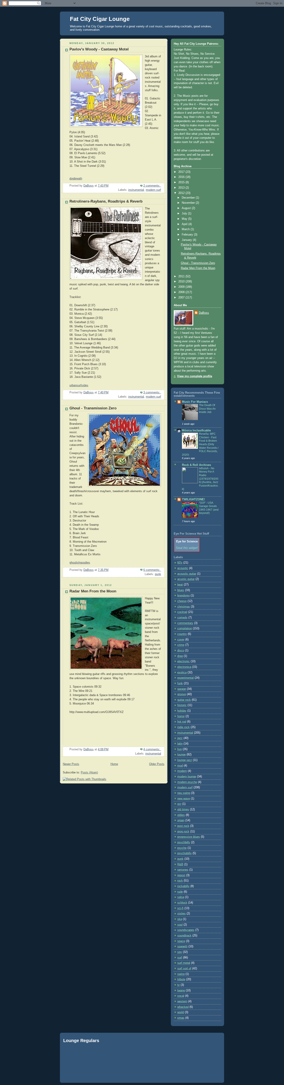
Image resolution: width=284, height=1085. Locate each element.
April (185, 224)
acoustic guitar (186, 573)
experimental (185, 677)
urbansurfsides (78, 385)
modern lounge (186, 776)
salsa (180, 897)
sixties (181, 913)
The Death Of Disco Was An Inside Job (207, 409)
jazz (180, 738)
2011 (181, 276)
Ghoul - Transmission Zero (92, 408)
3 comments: (152, 392)
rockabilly (183, 886)
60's (179, 562)
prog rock (183, 831)
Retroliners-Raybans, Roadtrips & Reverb (105, 201)
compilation (184, 628)
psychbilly (183, 842)
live (179, 749)
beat (180, 584)
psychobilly (184, 853)
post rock (183, 825)
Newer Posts (71, 764)
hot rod (181, 721)
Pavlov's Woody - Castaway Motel (99, 49)
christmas (183, 606)
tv (178, 984)
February (188, 234)
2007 (181, 297)
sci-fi (180, 908)
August (187, 208)
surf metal (183, 962)
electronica (184, 666)
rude (180, 891)
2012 (181, 193)
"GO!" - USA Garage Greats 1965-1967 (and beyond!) (209, 508)
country (182, 634)
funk (180, 683)
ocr (179, 803)
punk (158, 574)
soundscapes (185, 930)
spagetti (182, 946)
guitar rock (184, 699)
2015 (181, 182)
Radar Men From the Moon (92, 591)
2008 (181, 292)
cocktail (182, 612)
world (180, 1012)
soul (180, 924)
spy (179, 952)
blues (180, 590)
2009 (181, 286)
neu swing (183, 793)
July (185, 213)
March (186, 229)
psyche (182, 847)
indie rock (183, 727)
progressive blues (188, 836)
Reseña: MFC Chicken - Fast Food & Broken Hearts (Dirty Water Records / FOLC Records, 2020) (200, 444)
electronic (183, 661)
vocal (180, 995)
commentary (185, 623)
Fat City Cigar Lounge (100, 19)
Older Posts (156, 764)
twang (181, 990)
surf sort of (184, 968)
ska (179, 919)
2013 (181, 187)
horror (181, 716)
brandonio (183, 595)
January (187, 240)
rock (180, 880)
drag (180, 656)
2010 (181, 281)
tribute (181, 979)
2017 (181, 171)
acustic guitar (186, 579)
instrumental (136, 189)
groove (181, 694)
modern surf (153, 189)
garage (181, 688)
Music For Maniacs (195, 401)
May (185, 218)
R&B (180, 864)
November (189, 202)
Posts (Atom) (89, 772)
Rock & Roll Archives (196, 465)
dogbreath (75, 178)
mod (180, 765)
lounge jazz (184, 760)
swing (181, 974)
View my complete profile (194, 376)
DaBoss (204, 312)
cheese (182, 601)
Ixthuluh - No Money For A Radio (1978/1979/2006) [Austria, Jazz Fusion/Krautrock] (200, 479)
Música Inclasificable (196, 430)
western (182, 1001)
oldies (181, 815)
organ (180, 820)
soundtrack (184, 935)
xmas (180, 1017)
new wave (183, 798)
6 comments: (152, 570)
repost (181, 875)
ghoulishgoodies (79, 562)
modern (182, 771)
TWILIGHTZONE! (193, 499)
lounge (181, 754)
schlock (182, 902)
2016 (181, 177)
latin (180, 743)
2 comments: (152, 185)
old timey (183, 809)
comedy (182, 617)
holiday (181, 710)
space (181, 941)
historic (182, 705)
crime (180, 644)
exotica (182, 672)
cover (180, 639)
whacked (183, 1007)
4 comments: (152, 749)
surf (179, 957)
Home (114, 764)
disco (180, 650)
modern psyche (187, 782)
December (189, 197)
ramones (182, 869)
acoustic (182, 568)
